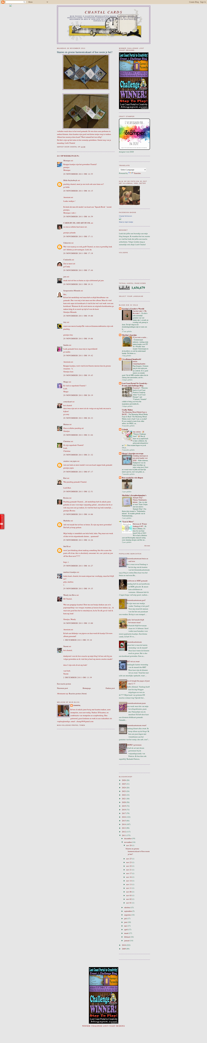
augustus (127, 914)
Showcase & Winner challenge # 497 (140, 525)
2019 (124, 806)
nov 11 (129, 888)
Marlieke (66, 520)
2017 (124, 813)
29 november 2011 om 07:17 (78, 471)
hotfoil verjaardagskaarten (139, 362)
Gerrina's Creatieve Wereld (133, 308)
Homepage (87, 688)
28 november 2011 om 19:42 (78, 355)
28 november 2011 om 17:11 (78, 236)
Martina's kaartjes (129, 335)
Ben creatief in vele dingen (132, 477)
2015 (124, 820)
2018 (124, 809)
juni (126, 922)
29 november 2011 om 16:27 (78, 565)
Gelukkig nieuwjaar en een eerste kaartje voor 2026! (140, 458)
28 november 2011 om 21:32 (78, 454)
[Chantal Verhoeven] (120, 219)
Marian (66, 424)
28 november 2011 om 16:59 (78, 216)
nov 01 (129, 902)
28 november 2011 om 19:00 (78, 315)
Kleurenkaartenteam (134, 642)
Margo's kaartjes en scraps (132, 453)
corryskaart (67, 401)
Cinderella (67, 259)
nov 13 (129, 884)
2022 (124, 795)
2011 (124, 835)
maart (126, 933)
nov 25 (129, 858)
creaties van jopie (70, 461)
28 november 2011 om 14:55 (78, 174)
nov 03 (129, 895)
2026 (124, 780)
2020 (124, 802)
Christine (66, 441)
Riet (65, 478)
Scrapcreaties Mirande (71, 290)
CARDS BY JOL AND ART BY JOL (76, 223)
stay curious (137, 432)
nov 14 (129, 880)
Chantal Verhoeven (125, 216)
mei (125, 926)
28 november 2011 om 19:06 (78, 338)
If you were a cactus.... (140, 337)
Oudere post (110, 688)
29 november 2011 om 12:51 (78, 491)
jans (64, 276)
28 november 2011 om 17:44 (78, 270)
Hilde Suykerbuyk (70, 180)
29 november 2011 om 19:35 (78, 588)
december (128, 838)
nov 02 (129, 899)
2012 (124, 831)
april (126, 929)
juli (125, 918)
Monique (66, 160)
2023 (124, 791)
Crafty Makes (127, 409)
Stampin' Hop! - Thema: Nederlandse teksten (140, 499)
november (128, 842)
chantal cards (104, 11)
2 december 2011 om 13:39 (77, 677)
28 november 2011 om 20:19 (78, 395)
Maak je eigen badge (126, 222)
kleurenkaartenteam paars (136, 703)
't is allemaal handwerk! (131, 359)
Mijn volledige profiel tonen (71, 725)
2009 (124, 948)
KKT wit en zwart (133, 661)
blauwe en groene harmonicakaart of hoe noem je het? (138, 851)
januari (127, 940)
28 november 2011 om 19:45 (78, 375)
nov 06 (129, 891)
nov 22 (129, 866)
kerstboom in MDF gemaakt (137, 580)
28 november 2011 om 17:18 (78, 253)
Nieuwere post (62, 688)
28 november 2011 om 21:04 (78, 435)
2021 (124, 798)
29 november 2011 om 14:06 (78, 514)
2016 (124, 817)
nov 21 (129, 869)
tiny (64, 322)
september (128, 911)
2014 (124, 824)
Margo (65, 381)
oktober (127, 907)
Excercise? (136, 388)
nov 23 (129, 862)
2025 (124, 784)
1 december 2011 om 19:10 (77, 640)
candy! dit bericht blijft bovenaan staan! (135, 621)
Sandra (66, 345)
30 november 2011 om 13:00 (78, 623)
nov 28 (129, 845)
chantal (77, 705)
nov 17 (129, 873)
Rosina (66, 498)
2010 (124, 945)
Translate (137, 173)
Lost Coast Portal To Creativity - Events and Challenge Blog (135, 384)
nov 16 (129, 877)
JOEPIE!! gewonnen (134, 745)
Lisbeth (125, 429)
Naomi (65, 646)
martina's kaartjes (69, 572)
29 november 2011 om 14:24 (78, 540)
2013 (124, 828)
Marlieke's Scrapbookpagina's (134, 495)
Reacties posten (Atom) (78, 693)
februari (127, 937)
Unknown (67, 242)
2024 (124, 787)
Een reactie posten (64, 683)
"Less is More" (128, 521)
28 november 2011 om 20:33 (78, 418)
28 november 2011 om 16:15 (78, 190)
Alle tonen (147, 546)
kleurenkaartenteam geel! (136, 600)
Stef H (65, 546)
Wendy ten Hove (69, 595)
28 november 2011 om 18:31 (78, 284)
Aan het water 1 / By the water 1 (140, 312)
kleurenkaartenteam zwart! (136, 725)
